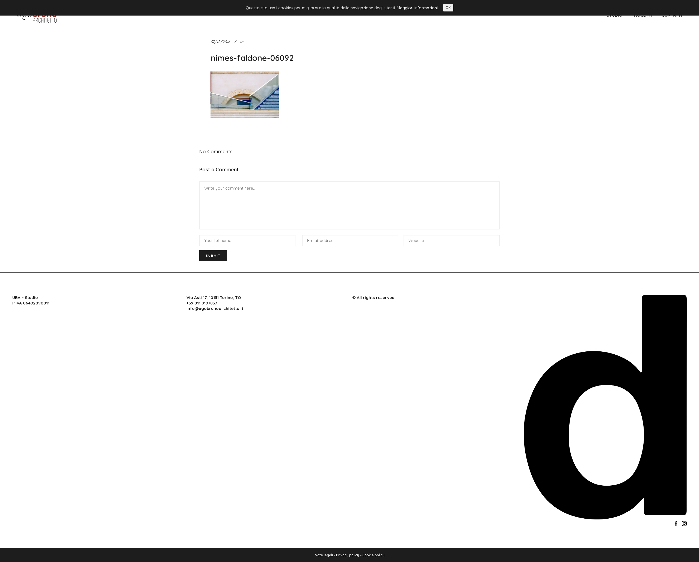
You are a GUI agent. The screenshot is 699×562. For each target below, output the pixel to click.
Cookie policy (373, 555)
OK (448, 8)
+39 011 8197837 (201, 303)
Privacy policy (347, 555)
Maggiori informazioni (417, 7)
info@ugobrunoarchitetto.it (214, 308)
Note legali (324, 555)
